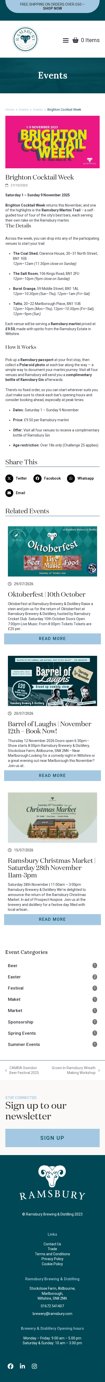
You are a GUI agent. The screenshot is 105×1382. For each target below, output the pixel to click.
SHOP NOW (52, 8)
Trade (52, 1249)
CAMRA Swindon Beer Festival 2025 (22, 1071)
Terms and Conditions (52, 1254)
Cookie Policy (52, 1264)
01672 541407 (52, 1306)
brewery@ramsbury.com (52, 1314)
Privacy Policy (52, 1259)
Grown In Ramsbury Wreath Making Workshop (73, 1071)
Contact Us (52, 1244)
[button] (66, 40)
